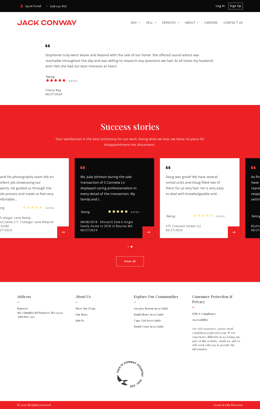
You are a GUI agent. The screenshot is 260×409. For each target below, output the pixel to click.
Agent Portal (33, 6)
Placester (237, 405)
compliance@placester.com (209, 332)
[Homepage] (47, 22)
